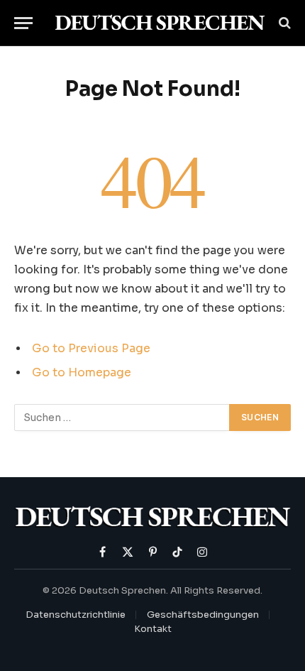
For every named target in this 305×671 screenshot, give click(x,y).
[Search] (283, 23)
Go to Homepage (81, 373)
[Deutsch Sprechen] (159, 23)
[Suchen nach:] (122, 417)
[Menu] (23, 23)
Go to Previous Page (91, 349)
